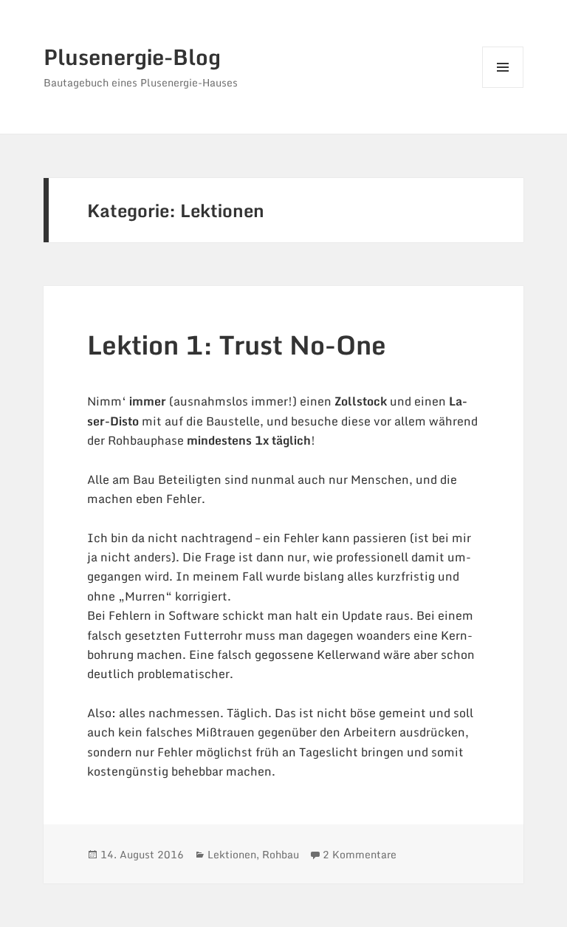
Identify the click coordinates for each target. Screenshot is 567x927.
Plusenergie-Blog (132, 56)
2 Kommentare (359, 854)
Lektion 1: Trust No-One (236, 345)
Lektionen (231, 854)
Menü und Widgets (503, 87)
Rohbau (280, 854)
